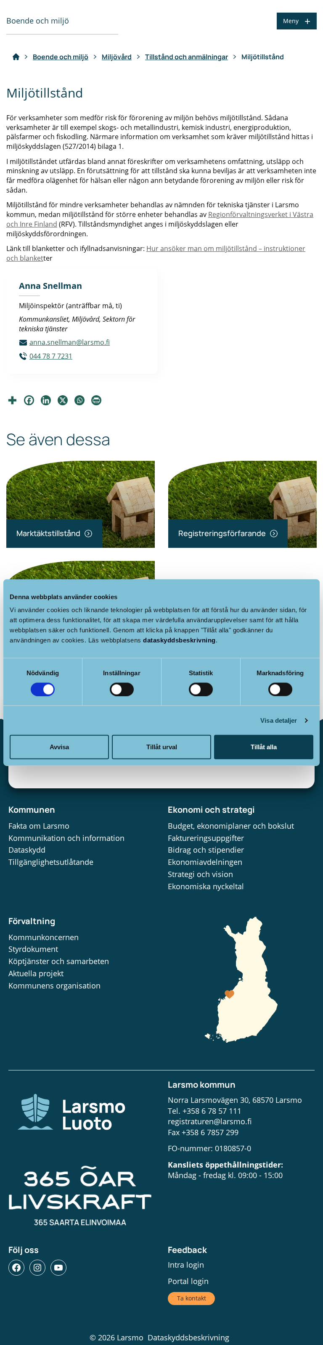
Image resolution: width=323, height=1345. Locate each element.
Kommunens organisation (54, 985)
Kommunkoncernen (43, 937)
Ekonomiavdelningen (205, 862)
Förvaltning (31, 921)
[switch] (122, 689)
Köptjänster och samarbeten (58, 961)
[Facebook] (29, 400)
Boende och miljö (60, 56)
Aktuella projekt (36, 973)
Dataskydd (26, 850)
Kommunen (31, 809)
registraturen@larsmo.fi (210, 1121)
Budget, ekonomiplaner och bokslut (231, 826)
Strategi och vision (200, 874)
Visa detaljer (278, 720)
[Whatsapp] (79, 400)
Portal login (188, 1281)
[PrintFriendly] (96, 400)
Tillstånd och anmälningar (186, 56)
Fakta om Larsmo (38, 826)
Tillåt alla (264, 746)
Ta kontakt (191, 1298)
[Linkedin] (46, 400)
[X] (63, 400)
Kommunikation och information (66, 838)
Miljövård (117, 56)
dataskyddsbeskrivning (179, 640)
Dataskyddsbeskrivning (188, 1337)
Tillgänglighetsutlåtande (50, 862)
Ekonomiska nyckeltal (206, 886)
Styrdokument (33, 949)
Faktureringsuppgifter (206, 838)
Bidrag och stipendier (206, 850)
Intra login (186, 1265)
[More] (12, 400)
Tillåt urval (161, 746)
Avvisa (59, 746)
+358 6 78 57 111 (212, 1111)
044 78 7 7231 (50, 356)
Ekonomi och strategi (211, 809)
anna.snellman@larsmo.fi (69, 342)
